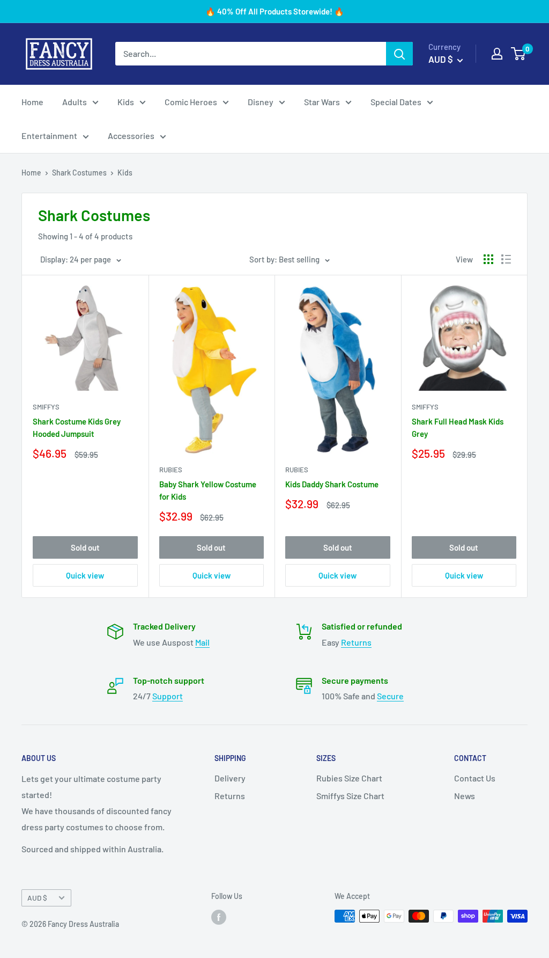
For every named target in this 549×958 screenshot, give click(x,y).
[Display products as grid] (488, 259)
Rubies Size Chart (349, 778)
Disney (260, 102)
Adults (74, 102)
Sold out (85, 547)
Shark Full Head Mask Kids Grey (457, 427)
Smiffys (46, 407)
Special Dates (395, 102)
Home (32, 102)
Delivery (230, 778)
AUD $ (37, 897)
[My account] (497, 54)
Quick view (85, 575)
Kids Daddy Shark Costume (332, 484)
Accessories (131, 135)
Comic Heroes (191, 102)
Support (167, 696)
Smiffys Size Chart (350, 796)
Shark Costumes (79, 172)
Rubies (170, 469)
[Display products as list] (506, 259)
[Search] (399, 53)
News (464, 796)
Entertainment (49, 135)
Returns (356, 642)
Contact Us (474, 778)
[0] (518, 53)
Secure (390, 696)
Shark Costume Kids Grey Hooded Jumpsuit (77, 427)
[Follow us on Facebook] (218, 917)
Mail (202, 642)
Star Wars (322, 102)
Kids (125, 102)
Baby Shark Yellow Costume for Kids (207, 490)
